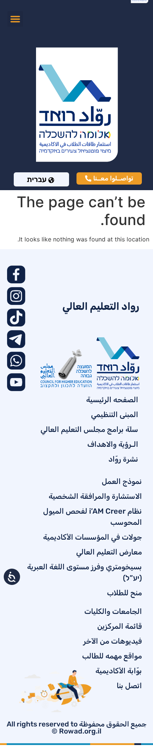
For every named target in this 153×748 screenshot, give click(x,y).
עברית (36, 179)
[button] (15, 19)
